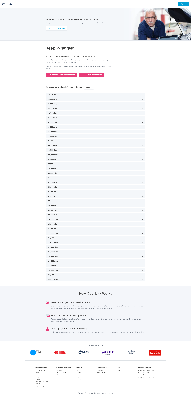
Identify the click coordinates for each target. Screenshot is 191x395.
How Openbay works (57, 28)
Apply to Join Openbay (61, 372)
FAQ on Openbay (39, 383)
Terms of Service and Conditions (146, 370)
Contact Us (100, 370)
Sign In (183, 4)
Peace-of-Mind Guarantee (41, 381)
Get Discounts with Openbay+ (42, 374)
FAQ (57, 374)
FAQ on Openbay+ (40, 386)
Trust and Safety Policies (144, 372)
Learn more (59, 370)
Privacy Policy (141, 374)
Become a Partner (101, 372)
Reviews (37, 379)
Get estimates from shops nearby (62, 75)
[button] (95, 95)
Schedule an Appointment (92, 75)
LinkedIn (78, 374)
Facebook (78, 372)
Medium (78, 377)
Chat (119, 370)
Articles (37, 377)
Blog (77, 370)
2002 (88, 87)
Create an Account (40, 370)
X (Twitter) (79, 379)
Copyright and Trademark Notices (146, 377)
